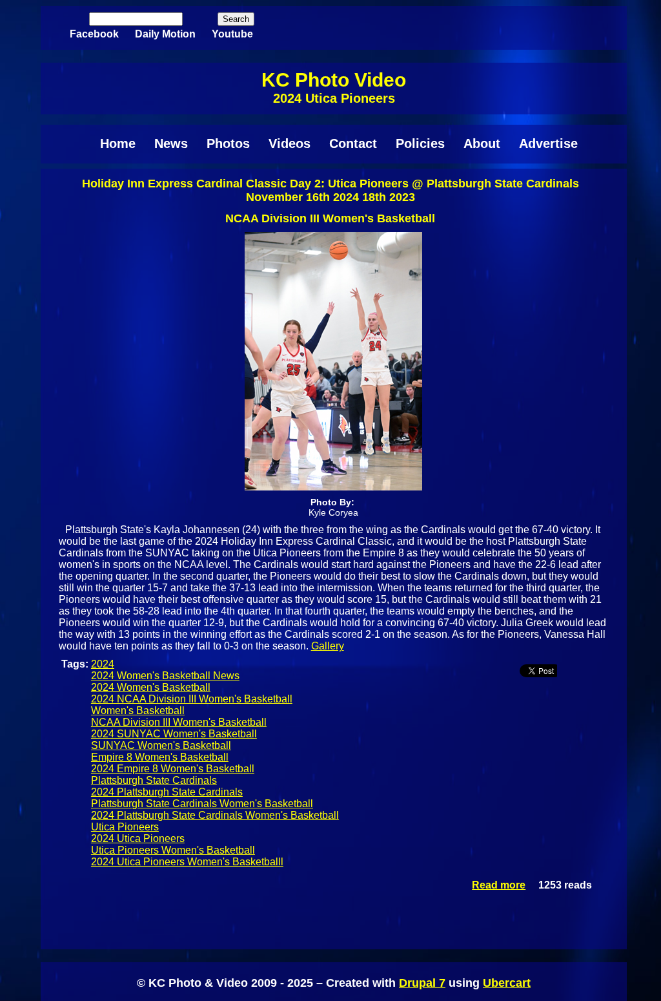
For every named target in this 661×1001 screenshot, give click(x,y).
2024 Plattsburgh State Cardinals (167, 791)
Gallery (327, 645)
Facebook (94, 33)
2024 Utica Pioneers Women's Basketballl (187, 861)
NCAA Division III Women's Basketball (179, 722)
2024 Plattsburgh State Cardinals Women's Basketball (215, 815)
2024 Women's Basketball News (165, 675)
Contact (353, 143)
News (171, 143)
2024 (102, 664)
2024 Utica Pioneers (138, 838)
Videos (289, 143)
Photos (228, 143)
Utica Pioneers (125, 826)
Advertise (548, 143)
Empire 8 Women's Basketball (160, 757)
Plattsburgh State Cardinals (154, 780)
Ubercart (507, 982)
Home (118, 143)
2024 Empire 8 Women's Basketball (172, 768)
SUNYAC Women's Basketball (161, 745)
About (481, 143)
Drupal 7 (422, 982)
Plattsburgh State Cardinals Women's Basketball (202, 803)
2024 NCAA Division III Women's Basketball (191, 698)
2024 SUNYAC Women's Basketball (174, 733)
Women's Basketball (138, 710)
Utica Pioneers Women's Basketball (173, 850)
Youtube (232, 33)
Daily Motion (165, 33)
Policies (420, 143)
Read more (498, 885)
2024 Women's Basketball (150, 687)
